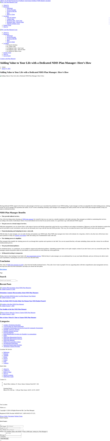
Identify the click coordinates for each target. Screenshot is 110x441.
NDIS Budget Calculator (44, 0)
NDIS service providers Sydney (12, 342)
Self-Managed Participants (10, 343)
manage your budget (20, 235)
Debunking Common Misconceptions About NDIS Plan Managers (19, 292)
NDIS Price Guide (8, 376)
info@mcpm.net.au (13, 0)
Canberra (5, 363)
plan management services (34, 256)
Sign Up (5, 373)
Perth (4, 361)
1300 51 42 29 (4, 0)
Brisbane (5, 354)
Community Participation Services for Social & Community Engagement (23, 328)
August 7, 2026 (10, 306)
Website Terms (18, 416)
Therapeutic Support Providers (11, 346)
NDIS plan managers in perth (15, 265)
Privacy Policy (4, 416)
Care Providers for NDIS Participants (13, 326)
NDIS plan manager (27, 219)
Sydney (5, 360)
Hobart (5, 357)
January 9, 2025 (6, 68)
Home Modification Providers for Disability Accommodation (19, 334)
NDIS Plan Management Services (12, 337)
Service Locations (8, 375)
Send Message (4, 438)
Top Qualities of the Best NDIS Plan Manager (13, 309)
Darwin (5, 358)
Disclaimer (11, 416)
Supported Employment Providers (12, 345)
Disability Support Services (10, 331)
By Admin (3, 289)
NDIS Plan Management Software (12, 338)
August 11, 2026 (10, 297)
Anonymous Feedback (30, 0)
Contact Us (6, 370)
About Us (6, 369)
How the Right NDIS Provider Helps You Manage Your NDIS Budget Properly (23, 301)
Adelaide (5, 355)
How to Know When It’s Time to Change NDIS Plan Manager (18, 317)
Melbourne (6, 352)
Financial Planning (8, 332)
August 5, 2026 (10, 314)
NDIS (5, 335)
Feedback (21, 0)
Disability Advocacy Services (11, 329)
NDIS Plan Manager (9, 340)
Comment (2, 436)
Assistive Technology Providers (12, 325)
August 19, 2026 (10, 289)
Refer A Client (7, 372)
